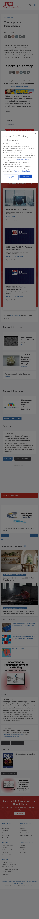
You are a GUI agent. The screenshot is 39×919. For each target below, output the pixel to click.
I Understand (25, 176)
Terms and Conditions (23, 160)
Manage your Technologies (11, 177)
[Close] (35, 133)
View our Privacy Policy (22, 171)
